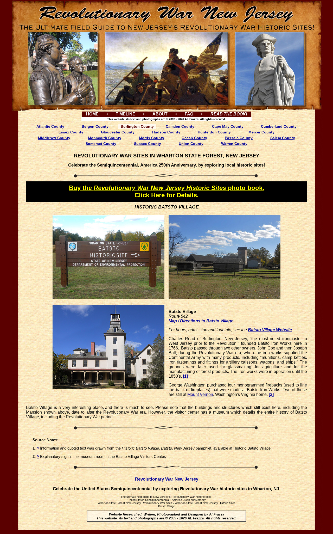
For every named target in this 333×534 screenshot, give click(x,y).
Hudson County (166, 132)
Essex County (71, 132)
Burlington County (137, 126)
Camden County (180, 126)
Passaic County (239, 138)
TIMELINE (125, 114)
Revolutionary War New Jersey (166, 479)
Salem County (282, 138)
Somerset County (101, 144)
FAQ (189, 114)
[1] (185, 376)
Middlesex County (54, 138)
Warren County (234, 144)
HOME (92, 114)
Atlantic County (50, 126)
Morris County (151, 138)
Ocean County (194, 138)
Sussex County (147, 144)
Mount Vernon (200, 394)
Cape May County (228, 126)
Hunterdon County (214, 132)
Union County (191, 144)
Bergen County (95, 126)
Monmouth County (104, 138)
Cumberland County (279, 126)
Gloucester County (118, 132)
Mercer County (261, 132)
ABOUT (160, 114)
